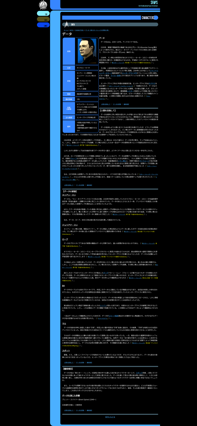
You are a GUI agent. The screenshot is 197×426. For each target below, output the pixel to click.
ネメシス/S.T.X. (102, 318)
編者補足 (126, 104)
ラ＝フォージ (144, 161)
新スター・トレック (118, 63)
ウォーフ (73, 158)
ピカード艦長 (113, 316)
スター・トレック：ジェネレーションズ (121, 86)
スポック (139, 372)
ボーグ (105, 273)
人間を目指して (105, 104)
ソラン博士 (122, 161)
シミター (130, 91)
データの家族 (117, 104)
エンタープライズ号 (129, 73)
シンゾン (103, 305)
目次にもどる (110, 417)
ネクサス (152, 83)
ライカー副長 (115, 75)
